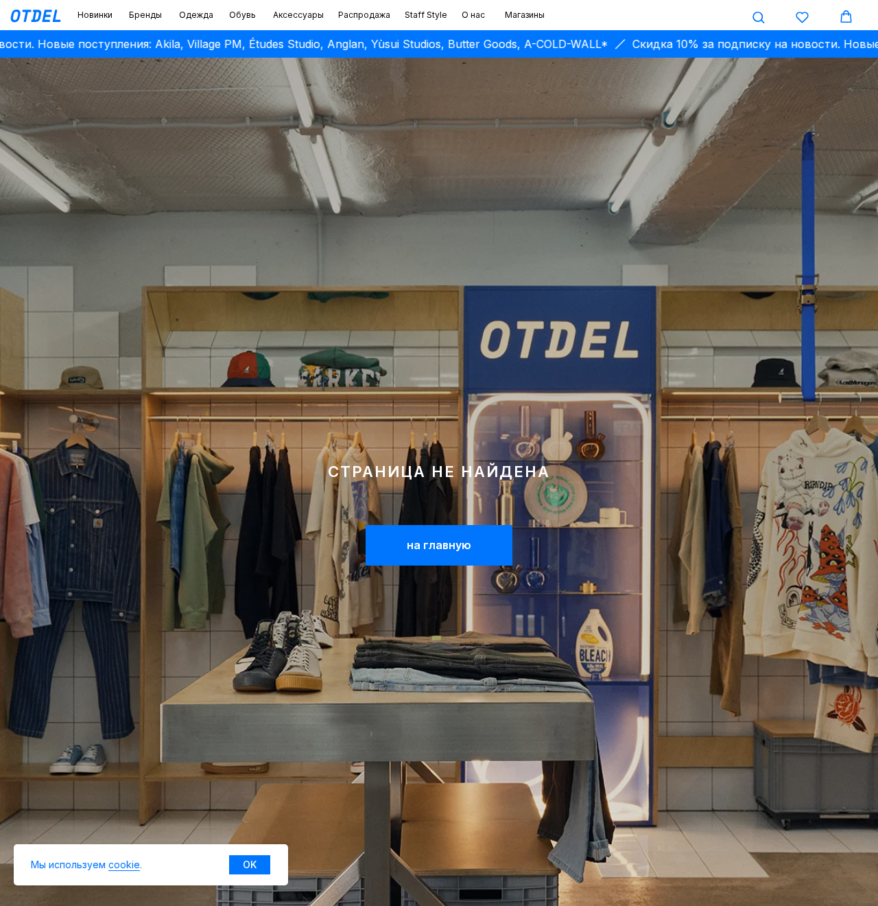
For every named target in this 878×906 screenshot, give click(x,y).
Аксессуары (298, 15)
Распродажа (364, 15)
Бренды (145, 15)
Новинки (95, 15)
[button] (758, 16)
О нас (473, 15)
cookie (124, 864)
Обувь (242, 15)
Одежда (196, 15)
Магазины (525, 15)
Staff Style (426, 15)
